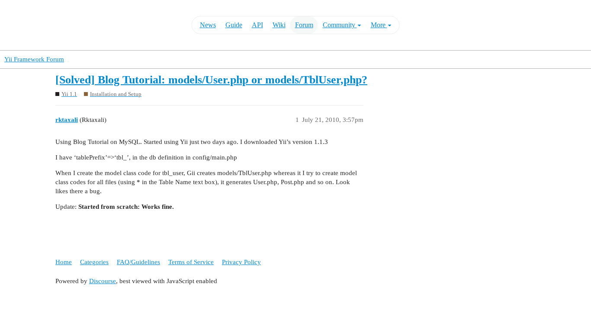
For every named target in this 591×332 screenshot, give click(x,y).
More (379, 25)
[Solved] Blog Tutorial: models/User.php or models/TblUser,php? (211, 79)
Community (340, 25)
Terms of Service (191, 262)
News (208, 25)
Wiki (279, 25)
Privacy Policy (241, 262)
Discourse (102, 281)
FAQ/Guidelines (138, 262)
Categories (94, 262)
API (257, 25)
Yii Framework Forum (34, 59)
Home (63, 262)
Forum (304, 25)
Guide (233, 25)
